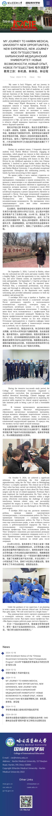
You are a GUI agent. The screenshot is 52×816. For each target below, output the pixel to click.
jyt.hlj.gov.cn (8, 791)
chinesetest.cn (33, 784)
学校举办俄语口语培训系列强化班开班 (22, 710)
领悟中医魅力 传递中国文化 (18, 673)
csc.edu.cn (7, 787)
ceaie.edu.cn (32, 787)
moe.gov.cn (7, 784)
